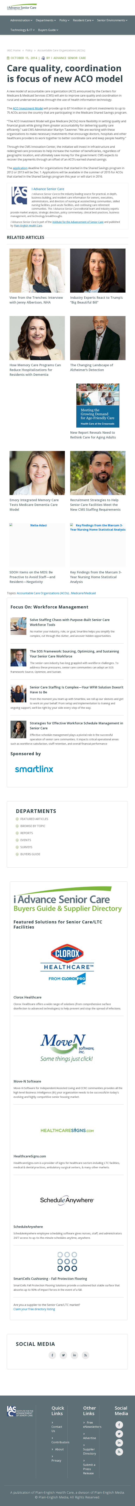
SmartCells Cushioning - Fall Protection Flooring (50, 1278)
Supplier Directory (89, 1451)
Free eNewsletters (90, 1425)
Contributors (58, 1442)
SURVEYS (26, 847)
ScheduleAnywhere (28, 1226)
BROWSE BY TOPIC (32, 826)
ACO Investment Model (28, 108)
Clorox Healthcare (27, 997)
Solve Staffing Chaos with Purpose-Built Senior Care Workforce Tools (70, 622)
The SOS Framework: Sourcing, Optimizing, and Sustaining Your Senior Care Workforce (74, 653)
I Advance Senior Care (68, 58)
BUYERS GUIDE (30, 854)
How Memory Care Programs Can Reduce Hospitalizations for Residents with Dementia (35, 370)
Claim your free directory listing (34, 1309)
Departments (44, 20)
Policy (63, 20)
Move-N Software (27, 1081)
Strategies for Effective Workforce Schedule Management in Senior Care (76, 725)
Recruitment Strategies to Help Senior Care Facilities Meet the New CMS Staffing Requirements (95, 505)
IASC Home (14, 50)
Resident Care (82, 20)
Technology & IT (21, 30)
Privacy (56, 1460)
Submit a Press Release (89, 1469)
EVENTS (25, 840)
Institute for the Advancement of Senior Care (78, 222)
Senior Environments (111, 20)
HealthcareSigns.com (30, 1156)
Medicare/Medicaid (83, 593)
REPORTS (26, 833)
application (20, 168)
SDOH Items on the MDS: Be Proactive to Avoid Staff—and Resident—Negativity (32, 577)
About (59, 1449)
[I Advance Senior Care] (22, 6)
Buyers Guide (47, 30)
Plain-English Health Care (28, 225)
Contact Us (57, 1429)
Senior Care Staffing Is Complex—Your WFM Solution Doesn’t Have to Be (76, 689)
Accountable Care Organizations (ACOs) (61, 50)
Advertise (89, 1438)
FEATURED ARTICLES (34, 819)
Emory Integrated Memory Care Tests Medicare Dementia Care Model (34, 505)
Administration (20, 20)
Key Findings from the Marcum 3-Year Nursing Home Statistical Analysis (96, 577)
